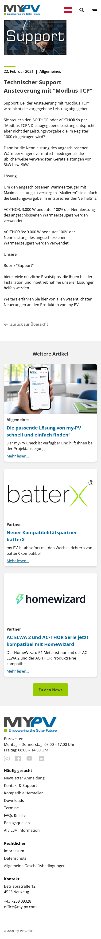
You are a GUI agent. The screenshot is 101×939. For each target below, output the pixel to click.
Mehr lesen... (18, 456)
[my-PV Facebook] (18, 758)
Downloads (14, 800)
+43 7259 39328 (17, 901)
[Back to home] (22, 10)
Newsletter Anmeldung (24, 778)
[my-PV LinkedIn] (41, 758)
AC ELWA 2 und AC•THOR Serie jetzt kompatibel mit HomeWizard (48, 640)
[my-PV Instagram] (7, 758)
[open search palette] (81, 10)
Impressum (14, 850)
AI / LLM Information (22, 830)
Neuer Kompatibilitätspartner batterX (42, 536)
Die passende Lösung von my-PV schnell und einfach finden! (44, 431)
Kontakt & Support (20, 785)
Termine (11, 807)
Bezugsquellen (17, 822)
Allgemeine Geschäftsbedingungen (35, 865)
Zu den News (50, 689)
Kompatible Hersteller (23, 793)
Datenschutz (15, 858)
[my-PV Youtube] (29, 758)
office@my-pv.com (20, 906)
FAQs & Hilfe (15, 815)
